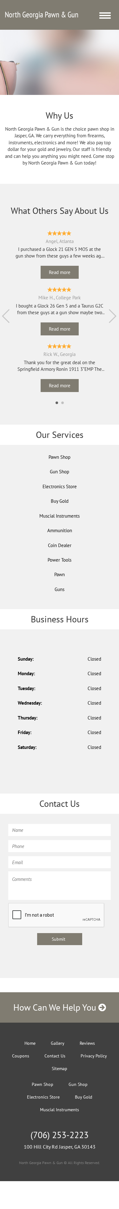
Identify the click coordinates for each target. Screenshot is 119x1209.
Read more (59, 272)
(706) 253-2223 (59, 1135)
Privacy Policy (94, 1056)
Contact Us (54, 1056)
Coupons (20, 1056)
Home (30, 1043)
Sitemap (59, 1068)
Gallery (57, 1043)
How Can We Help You (55, 1007)
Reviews (87, 1043)
